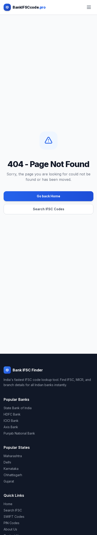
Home (8, 504)
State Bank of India (18, 408)
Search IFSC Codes (48, 209)
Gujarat (9, 481)
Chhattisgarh (13, 475)
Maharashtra (13, 456)
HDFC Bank (12, 414)
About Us (10, 529)
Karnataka (11, 469)
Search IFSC (13, 510)
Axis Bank (11, 427)
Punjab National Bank (19, 433)
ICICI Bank (11, 421)
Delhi (7, 462)
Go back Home (48, 196)
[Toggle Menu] (88, 7)
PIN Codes (11, 523)
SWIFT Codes (14, 516)
